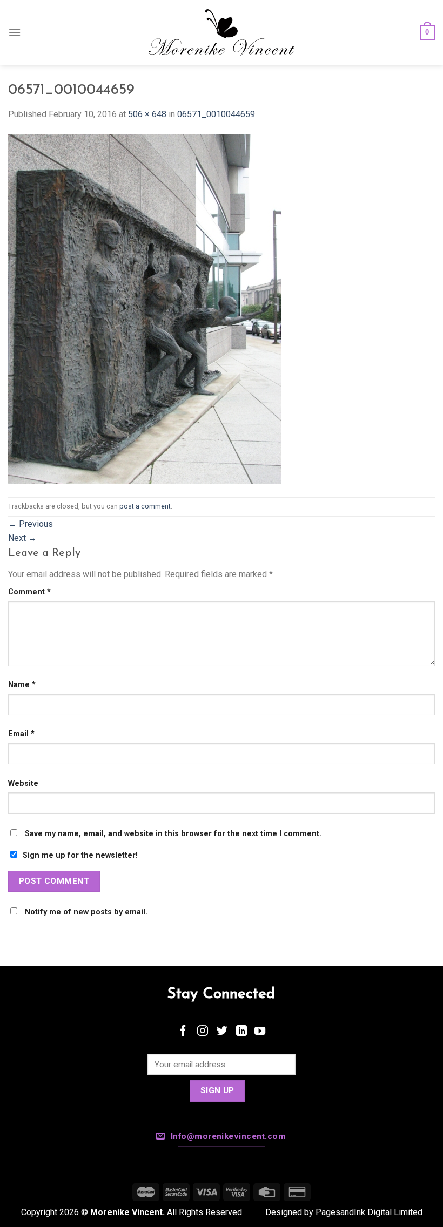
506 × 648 (147, 114)
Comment (29, 591)
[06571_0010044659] (144, 308)
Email (21, 733)
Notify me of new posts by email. (86, 912)
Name (22, 684)
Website (23, 783)
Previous (30, 524)
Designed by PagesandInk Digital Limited (343, 1212)
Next (22, 538)
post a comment (145, 506)
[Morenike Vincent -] (221, 32)
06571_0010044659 (216, 114)
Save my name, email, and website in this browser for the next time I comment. (173, 833)
